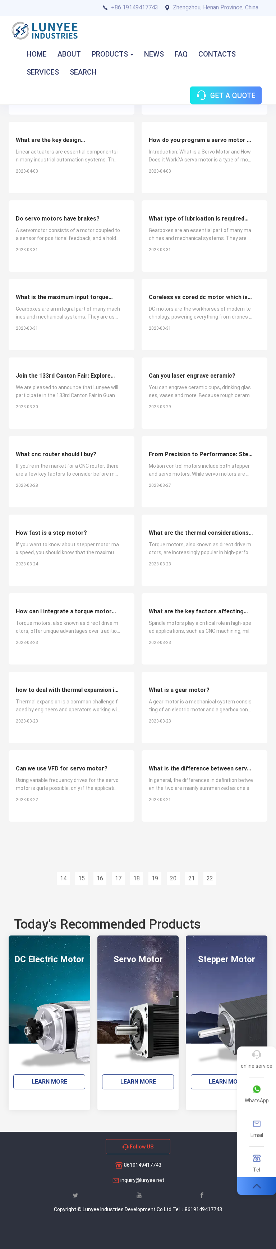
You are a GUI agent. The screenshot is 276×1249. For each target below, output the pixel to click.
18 (136, 878)
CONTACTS (217, 54)
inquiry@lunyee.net (142, 1180)
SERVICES (43, 72)
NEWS (154, 54)
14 (63, 878)
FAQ (181, 54)
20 (173, 878)
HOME (37, 54)
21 (191, 878)
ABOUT (69, 54)
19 (155, 878)
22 (210, 878)
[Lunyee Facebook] (202, 1195)
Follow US (141, 1147)
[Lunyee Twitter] (75, 1195)
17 (118, 878)
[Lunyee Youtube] (139, 1195)
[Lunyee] (44, 31)
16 (100, 878)
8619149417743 (142, 1165)
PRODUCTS (111, 54)
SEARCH (83, 72)
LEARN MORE (49, 1081)
